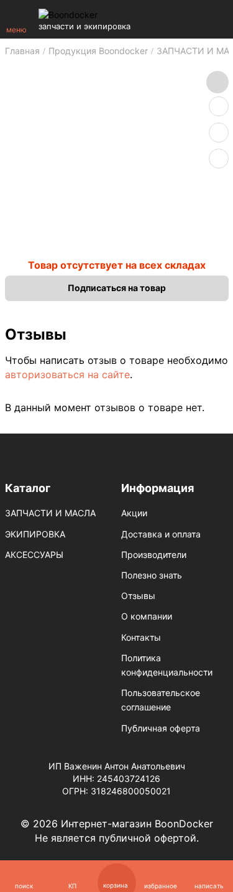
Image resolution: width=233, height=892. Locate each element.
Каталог (27, 488)
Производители (153, 554)
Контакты (141, 637)
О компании (146, 616)
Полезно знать (151, 575)
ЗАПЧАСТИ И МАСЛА (50, 513)
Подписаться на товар (117, 287)
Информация (157, 488)
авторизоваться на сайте (67, 374)
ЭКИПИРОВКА (35, 534)
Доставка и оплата (161, 534)
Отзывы (138, 595)
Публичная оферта (160, 728)
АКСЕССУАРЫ (34, 554)
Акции (134, 513)
